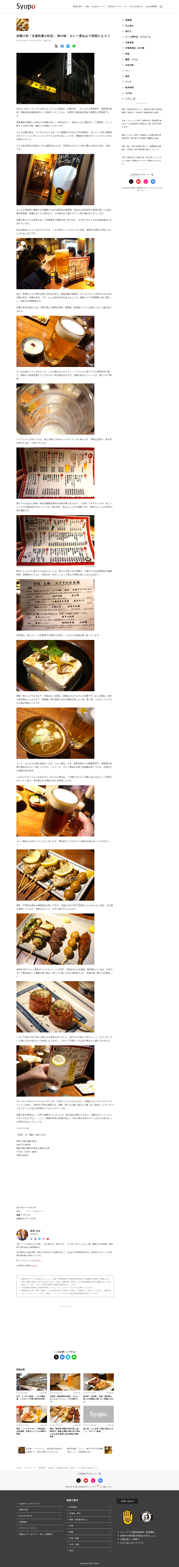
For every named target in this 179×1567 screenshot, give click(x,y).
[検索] (161, 6)
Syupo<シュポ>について (29, 1503)
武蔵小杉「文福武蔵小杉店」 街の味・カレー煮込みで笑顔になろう (73, 1468)
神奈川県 (48, 40)
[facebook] (40, 1238)
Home (18, 1468)
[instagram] (44, 1238)
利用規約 (23, 1522)
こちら (38, 1260)
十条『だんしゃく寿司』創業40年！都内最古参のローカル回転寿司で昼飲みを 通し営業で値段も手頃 (142, 123)
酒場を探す (77, 6)
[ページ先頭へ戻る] (98, 1486)
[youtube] (48, 1238)
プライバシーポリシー (28, 1528)
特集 (87, 6)
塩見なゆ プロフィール (117, 6)
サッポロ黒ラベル (35, 1211)
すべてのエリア (30, 1468)
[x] (35, 1238)
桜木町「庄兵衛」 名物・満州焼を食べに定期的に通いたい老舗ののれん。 (98, 1399)
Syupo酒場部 (151, 6)
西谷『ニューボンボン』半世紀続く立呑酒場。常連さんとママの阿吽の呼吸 (31, 1431)
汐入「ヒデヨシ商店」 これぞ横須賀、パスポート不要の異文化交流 (30, 1397)
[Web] (31, 1238)
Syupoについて (98, 6)
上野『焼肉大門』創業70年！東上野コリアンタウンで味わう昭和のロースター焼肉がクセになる (141, 160)
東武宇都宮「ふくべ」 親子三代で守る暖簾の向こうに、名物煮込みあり (85, 1450)
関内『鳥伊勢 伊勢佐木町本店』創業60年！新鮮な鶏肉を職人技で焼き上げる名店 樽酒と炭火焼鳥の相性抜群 (65, 1432)
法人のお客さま (136, 6)
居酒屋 (33, 1218)
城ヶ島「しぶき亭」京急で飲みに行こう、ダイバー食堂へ (98, 1429)
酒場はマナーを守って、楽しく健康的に (36, 1534)
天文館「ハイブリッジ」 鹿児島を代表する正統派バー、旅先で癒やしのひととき (44, 1450)
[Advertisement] (40, 1325)
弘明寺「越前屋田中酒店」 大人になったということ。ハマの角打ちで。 (64, 1399)
